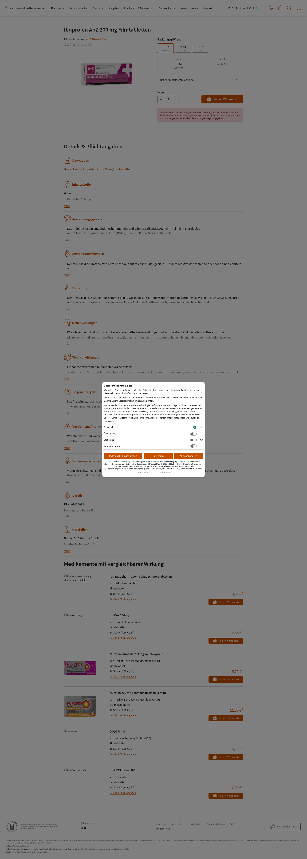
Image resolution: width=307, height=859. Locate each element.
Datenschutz (142, 472)
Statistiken (109, 439)
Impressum (165, 472)
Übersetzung (110, 433)
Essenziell (109, 427)
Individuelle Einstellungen (123, 455)
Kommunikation (112, 446)
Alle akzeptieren (188, 455)
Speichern (158, 455)
